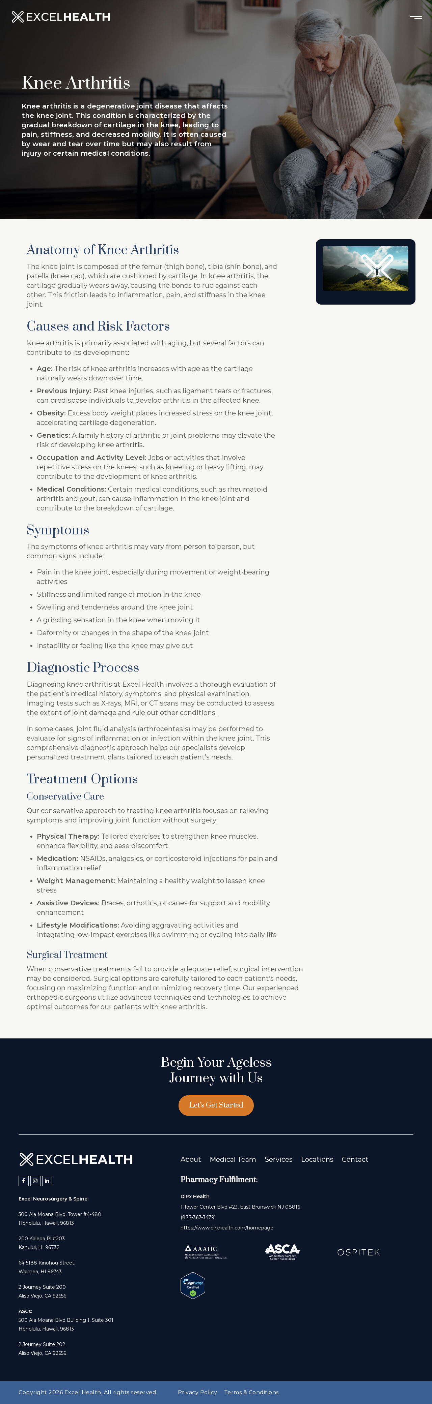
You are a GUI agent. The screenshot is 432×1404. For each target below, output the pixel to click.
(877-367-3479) (198, 1217)
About (191, 1159)
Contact (355, 1159)
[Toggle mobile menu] (416, 17)
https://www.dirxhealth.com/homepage (227, 1228)
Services (279, 1159)
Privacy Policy (197, 1392)
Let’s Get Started (216, 1105)
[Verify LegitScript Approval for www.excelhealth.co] (193, 1296)
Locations (317, 1159)
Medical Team (233, 1159)
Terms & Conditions (251, 1392)
